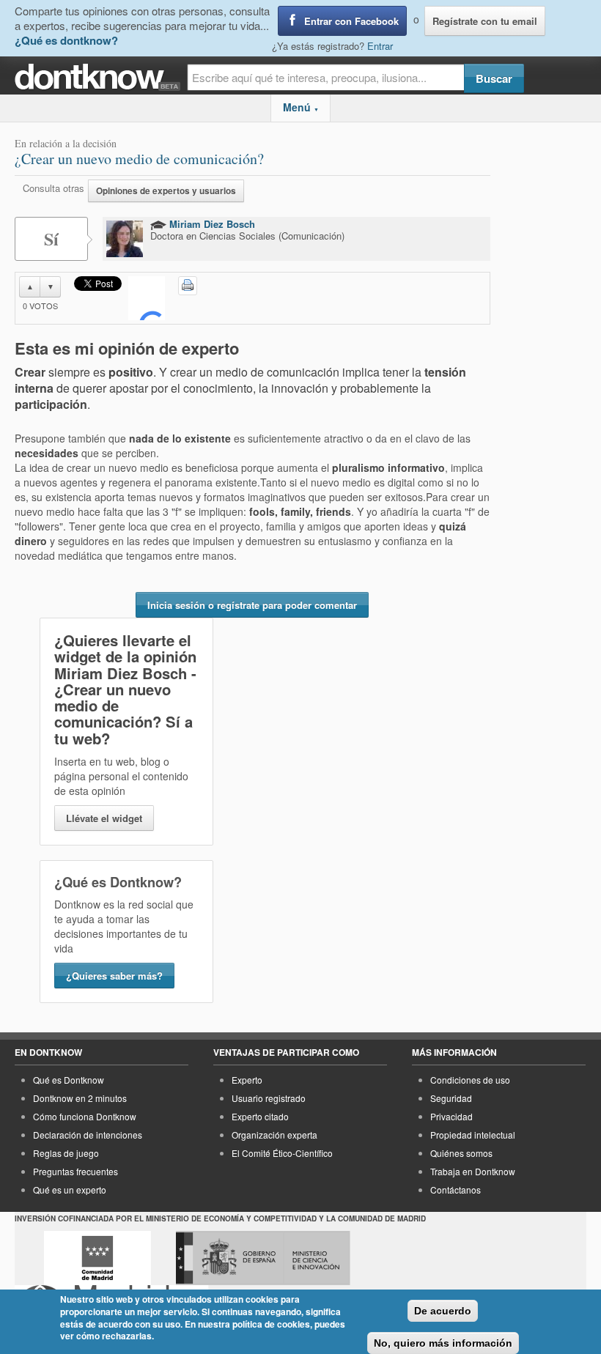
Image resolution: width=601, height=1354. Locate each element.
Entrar (380, 46)
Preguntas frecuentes (75, 1171)
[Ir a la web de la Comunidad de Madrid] (97, 1258)
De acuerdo (442, 1311)
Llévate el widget (104, 818)
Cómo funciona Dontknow (84, 1116)
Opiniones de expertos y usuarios (166, 191)
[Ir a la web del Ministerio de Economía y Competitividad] (263, 1258)
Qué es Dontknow (68, 1079)
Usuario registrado (269, 1098)
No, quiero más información (443, 1343)
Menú (301, 107)
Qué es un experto (69, 1189)
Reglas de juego (66, 1153)
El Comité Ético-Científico (282, 1153)
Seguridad (451, 1098)
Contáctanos (455, 1189)
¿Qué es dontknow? (66, 40)
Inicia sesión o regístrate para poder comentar (252, 605)
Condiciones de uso (470, 1079)
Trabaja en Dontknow (472, 1171)
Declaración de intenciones (87, 1134)
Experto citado (260, 1116)
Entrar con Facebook (351, 21)
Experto (247, 1079)
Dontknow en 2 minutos (80, 1098)
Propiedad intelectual (472, 1134)
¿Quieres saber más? (114, 976)
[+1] (146, 298)
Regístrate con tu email (484, 21)
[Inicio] (101, 77)
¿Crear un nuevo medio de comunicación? (139, 159)
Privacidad (451, 1116)
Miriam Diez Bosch (210, 224)
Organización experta (274, 1134)
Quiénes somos (461, 1153)
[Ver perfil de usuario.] (124, 239)
